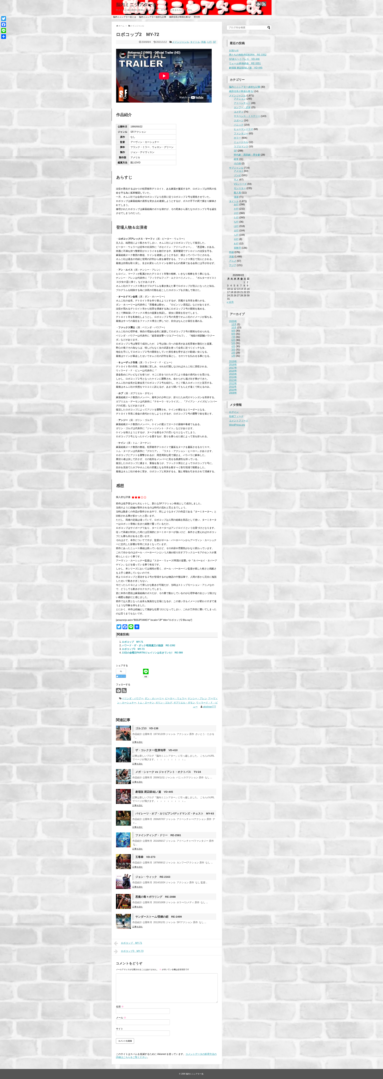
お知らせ (234, 50)
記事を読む (137, 742)
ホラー (237, 138)
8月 (233, 334)
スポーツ (238, 120)
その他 (237, 163)
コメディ (238, 112)
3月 (233, 349)
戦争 (236, 159)
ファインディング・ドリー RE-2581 (158, 835)
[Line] (4, 31)
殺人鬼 (237, 192)
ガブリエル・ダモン (184, 702)
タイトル (195, 42)
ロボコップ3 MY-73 (133, 649)
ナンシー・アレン (197, 698)
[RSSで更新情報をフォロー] (263, 3)
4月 (233, 346)
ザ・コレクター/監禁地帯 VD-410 (156, 750)
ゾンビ (237, 175)
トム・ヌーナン (145, 702)
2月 (233, 352)
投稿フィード (236, 416)
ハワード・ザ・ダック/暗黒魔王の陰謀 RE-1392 (148, 645)
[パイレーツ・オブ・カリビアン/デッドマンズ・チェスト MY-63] (123, 818)
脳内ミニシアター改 (136, 4)
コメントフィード (238, 420)
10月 (234, 327)
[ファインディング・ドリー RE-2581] (123, 839)
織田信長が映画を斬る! (180, 17)
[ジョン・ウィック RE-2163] (123, 881)
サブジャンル (236, 168)
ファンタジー (241, 133)
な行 (236, 222)
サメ (236, 179)
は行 (236, 226)
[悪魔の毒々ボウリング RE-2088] (123, 901)
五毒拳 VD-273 (145, 856)
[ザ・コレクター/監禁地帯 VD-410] (123, 754)
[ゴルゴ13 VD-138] (123, 733)
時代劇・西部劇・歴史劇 (247, 154)
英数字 (237, 248)
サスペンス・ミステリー (247, 116)
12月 (234, 324)
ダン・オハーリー (154, 698)
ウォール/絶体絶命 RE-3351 (245, 63)
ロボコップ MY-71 (132, 642)
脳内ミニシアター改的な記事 (152, 17)
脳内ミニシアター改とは (124, 17)
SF (214, 42)
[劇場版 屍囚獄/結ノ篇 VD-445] (123, 796)
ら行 (209, 42)
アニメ (232, 261)
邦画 (231, 252)
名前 (120, 1006)
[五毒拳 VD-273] (123, 861)
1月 (233, 356)
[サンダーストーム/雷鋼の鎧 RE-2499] (123, 921)
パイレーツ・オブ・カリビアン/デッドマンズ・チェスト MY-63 (174, 813)
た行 (236, 217)
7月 (233, 337)
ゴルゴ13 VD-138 (146, 728)
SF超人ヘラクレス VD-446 (244, 59)
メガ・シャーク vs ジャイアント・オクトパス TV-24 (168, 771)
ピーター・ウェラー (176, 698)
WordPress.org (237, 425)
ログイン (234, 412)
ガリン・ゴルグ (163, 702)
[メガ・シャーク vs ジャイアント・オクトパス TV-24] (123, 776)
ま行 (236, 230)
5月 (233, 343)
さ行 (236, 213)
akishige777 (209, 706)
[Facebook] (4, 25)
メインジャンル (180, 42)
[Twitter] (4, 19)
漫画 (236, 197)
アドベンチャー (242, 103)
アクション (240, 98)
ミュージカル (241, 142)
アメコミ (238, 171)
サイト (119, 1028)
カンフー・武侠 (242, 107)
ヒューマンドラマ (243, 129)
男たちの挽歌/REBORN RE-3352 (247, 54)
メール (121, 1017)
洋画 (203, 42)
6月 (233, 340)
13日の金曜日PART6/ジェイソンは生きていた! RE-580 (152, 652)
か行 (236, 209)
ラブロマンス (241, 146)
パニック (238, 125)
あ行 (236, 204)
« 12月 (230, 302)
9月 (233, 330)
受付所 (197, 17)
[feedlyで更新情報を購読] (258, 3)
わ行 (236, 243)
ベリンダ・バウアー (132, 698)
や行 (236, 239)
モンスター (240, 188)
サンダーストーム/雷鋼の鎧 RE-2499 (158, 916)
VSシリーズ (240, 184)
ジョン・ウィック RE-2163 (152, 876)
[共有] (4, 37)
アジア (232, 265)
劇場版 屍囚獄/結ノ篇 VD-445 (154, 791)
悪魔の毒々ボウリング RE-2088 (155, 896)
